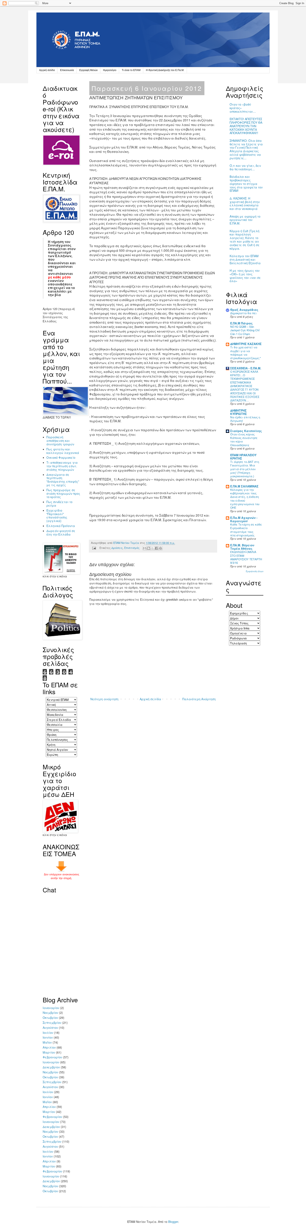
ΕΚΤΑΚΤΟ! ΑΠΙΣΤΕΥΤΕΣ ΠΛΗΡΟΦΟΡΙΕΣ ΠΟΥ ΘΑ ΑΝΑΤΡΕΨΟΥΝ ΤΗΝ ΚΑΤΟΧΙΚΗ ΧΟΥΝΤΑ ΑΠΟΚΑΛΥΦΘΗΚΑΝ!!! (246, 126)
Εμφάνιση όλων (254, 571)
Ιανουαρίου (51, 1008)
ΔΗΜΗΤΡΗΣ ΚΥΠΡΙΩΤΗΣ (238, 412)
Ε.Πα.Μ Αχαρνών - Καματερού (243, 519)
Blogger (173, 1222)
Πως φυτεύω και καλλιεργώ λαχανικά (62, 451)
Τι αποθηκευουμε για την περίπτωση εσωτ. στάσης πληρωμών (62, 466)
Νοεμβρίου (50, 1012)
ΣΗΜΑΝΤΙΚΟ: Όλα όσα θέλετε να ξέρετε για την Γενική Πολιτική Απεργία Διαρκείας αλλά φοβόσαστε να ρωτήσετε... (246, 149)
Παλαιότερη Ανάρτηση (199, 699)
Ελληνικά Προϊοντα (60, 526)
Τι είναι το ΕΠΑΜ (131, 70)
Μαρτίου (49, 1052)
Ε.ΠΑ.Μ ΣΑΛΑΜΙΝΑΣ (244, 486)
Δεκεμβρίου (51, 1067)
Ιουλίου (48, 1032)
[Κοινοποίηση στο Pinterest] (160, 548)
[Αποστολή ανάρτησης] (94, 548)
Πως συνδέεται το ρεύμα (59, 503)
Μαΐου (47, 1042)
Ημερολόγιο (109, 70)
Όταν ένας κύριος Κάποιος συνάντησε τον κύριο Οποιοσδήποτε (243, 439)
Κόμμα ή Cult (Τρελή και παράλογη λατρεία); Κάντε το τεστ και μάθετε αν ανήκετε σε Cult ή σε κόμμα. (245, 239)
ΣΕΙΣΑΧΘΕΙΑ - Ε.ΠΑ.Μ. (245, 368)
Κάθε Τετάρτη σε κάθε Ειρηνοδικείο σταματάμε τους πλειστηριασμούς (246, 529)
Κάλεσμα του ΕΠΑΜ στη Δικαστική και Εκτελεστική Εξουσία (245, 259)
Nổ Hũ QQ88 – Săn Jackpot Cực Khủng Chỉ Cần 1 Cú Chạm (245, 330)
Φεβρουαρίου (52, 1057)
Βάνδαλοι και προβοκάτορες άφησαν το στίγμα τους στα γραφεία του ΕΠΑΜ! (246, 183)
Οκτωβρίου (50, 1017)
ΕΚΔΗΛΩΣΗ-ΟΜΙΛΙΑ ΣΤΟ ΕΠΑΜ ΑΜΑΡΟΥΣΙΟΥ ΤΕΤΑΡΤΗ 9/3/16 (246, 557)
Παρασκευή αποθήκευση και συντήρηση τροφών (60, 440)
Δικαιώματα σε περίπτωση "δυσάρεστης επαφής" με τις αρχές (62, 479)
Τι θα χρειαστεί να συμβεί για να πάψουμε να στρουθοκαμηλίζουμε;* (245, 352)
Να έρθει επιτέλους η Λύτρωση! (245, 419)
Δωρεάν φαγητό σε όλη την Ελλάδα (60, 532)
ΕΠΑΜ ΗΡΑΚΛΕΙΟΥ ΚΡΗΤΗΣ (243, 456)
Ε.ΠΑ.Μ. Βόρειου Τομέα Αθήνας (242, 547)
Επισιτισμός (131, 548)
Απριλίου (49, 1047)
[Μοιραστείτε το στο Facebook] (156, 548)
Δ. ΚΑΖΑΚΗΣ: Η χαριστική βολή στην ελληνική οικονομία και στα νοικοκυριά (245, 203)
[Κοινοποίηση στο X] (153, 548)
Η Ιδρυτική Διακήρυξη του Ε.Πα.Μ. (165, 70)
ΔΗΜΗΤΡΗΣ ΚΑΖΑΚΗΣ (246, 344)
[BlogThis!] (149, 548)
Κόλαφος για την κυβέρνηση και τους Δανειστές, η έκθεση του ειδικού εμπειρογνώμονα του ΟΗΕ (244, 498)
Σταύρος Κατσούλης (246, 431)
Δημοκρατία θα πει (243, 313)
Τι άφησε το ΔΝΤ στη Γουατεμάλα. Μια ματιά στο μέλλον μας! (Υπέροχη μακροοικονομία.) (244, 469)
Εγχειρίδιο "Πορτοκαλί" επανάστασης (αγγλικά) (56, 515)
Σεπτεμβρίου (52, 1022)
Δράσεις (117, 548)
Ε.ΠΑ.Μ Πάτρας (241, 323)
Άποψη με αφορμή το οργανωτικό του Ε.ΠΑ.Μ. (245, 219)
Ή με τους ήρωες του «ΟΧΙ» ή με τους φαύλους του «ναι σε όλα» (245, 275)
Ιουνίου (48, 1037)
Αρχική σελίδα (47, 70)
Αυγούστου (50, 1027)
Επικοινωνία (67, 70)
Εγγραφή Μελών (88, 70)
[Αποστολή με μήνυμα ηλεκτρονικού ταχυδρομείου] (145, 548)
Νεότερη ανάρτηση (104, 699)
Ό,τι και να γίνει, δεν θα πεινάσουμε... (245, 167)
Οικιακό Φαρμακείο (60, 457)
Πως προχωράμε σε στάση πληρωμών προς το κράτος (63, 493)
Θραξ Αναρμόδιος (244, 310)
